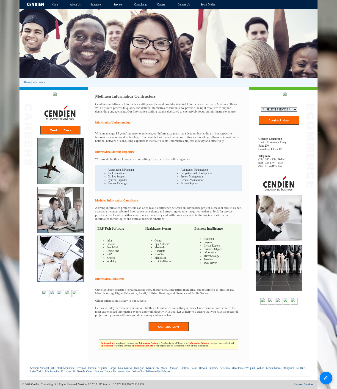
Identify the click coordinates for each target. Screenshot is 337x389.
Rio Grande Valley (82, 371)
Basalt (194, 368)
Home (27, 82)
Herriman (81, 368)
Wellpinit (250, 368)
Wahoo (260, 368)
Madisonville (52, 371)
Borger (112, 368)
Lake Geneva (125, 368)
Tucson (92, 368)
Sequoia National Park (42, 368)
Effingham (288, 368)
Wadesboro (124, 371)
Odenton (173, 368)
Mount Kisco (273, 368)
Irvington (139, 368)
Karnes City (152, 368)
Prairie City (138, 371)
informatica (39, 82)
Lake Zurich (36, 371)
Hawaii (203, 368)
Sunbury (213, 368)
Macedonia (237, 368)
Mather (166, 371)
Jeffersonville (153, 371)
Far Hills (300, 368)
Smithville (110, 371)
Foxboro (66, 371)
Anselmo (225, 368)
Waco (164, 368)
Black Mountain (65, 368)
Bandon (98, 371)
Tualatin (184, 368)
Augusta (102, 368)
